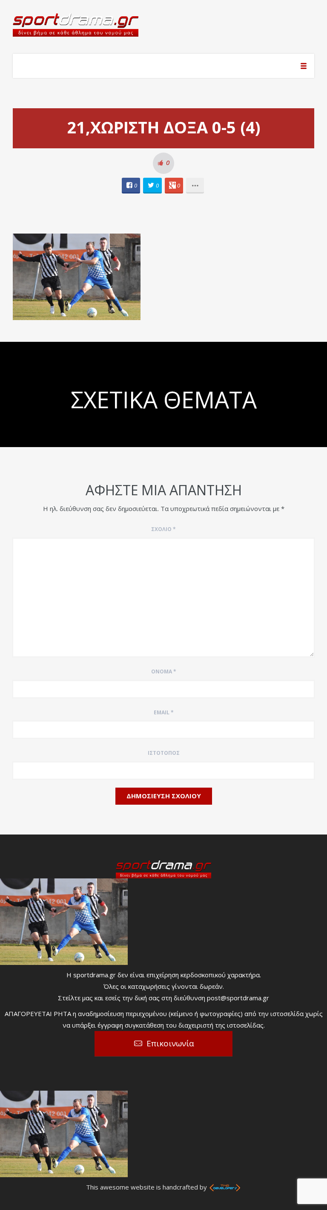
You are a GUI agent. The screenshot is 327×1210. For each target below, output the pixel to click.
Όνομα (163, 671)
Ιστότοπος (164, 753)
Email (164, 712)
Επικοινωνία (170, 1043)
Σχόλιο (163, 529)
